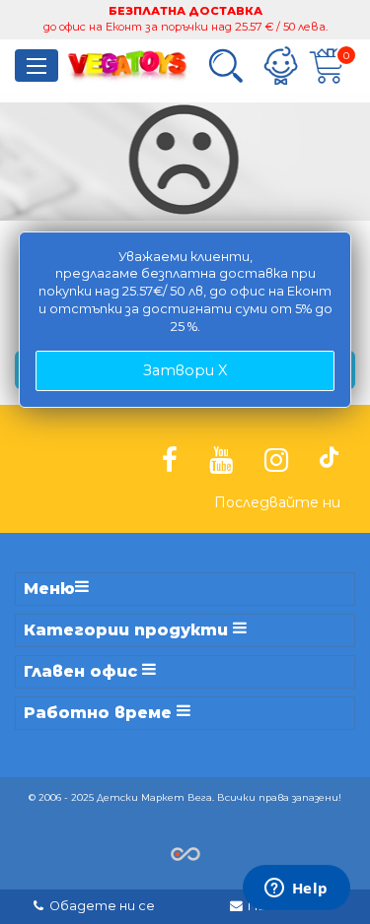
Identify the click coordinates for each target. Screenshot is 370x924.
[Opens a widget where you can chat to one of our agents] (296, 889)
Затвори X (185, 370)
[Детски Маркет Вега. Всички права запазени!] (185, 852)
